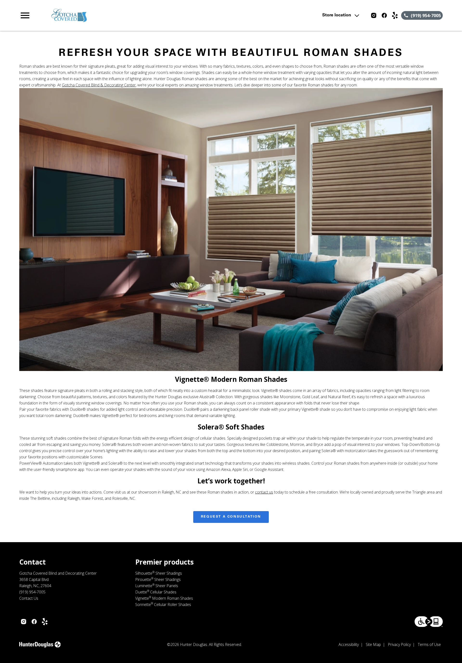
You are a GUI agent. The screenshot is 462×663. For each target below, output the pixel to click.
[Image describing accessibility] (429, 621)
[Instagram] (373, 15)
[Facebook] (384, 15)
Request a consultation (231, 517)
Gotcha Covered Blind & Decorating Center (99, 85)
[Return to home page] (118, 15)
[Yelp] (395, 15)
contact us (264, 492)
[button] (25, 15)
